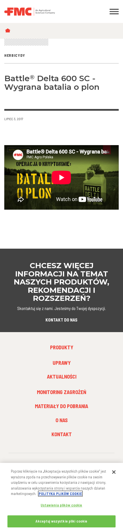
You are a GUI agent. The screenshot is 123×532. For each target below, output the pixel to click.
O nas (61, 420)
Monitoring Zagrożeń (61, 392)
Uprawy (62, 363)
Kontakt (61, 434)
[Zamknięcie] (114, 472)
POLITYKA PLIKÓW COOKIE (60, 493)
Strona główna (9, 30)
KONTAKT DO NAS (61, 319)
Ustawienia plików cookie (61, 505)
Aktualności (61, 376)
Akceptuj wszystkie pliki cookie (61, 521)
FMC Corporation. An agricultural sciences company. (46, 11)
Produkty (61, 347)
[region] (61, 497)
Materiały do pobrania (61, 406)
